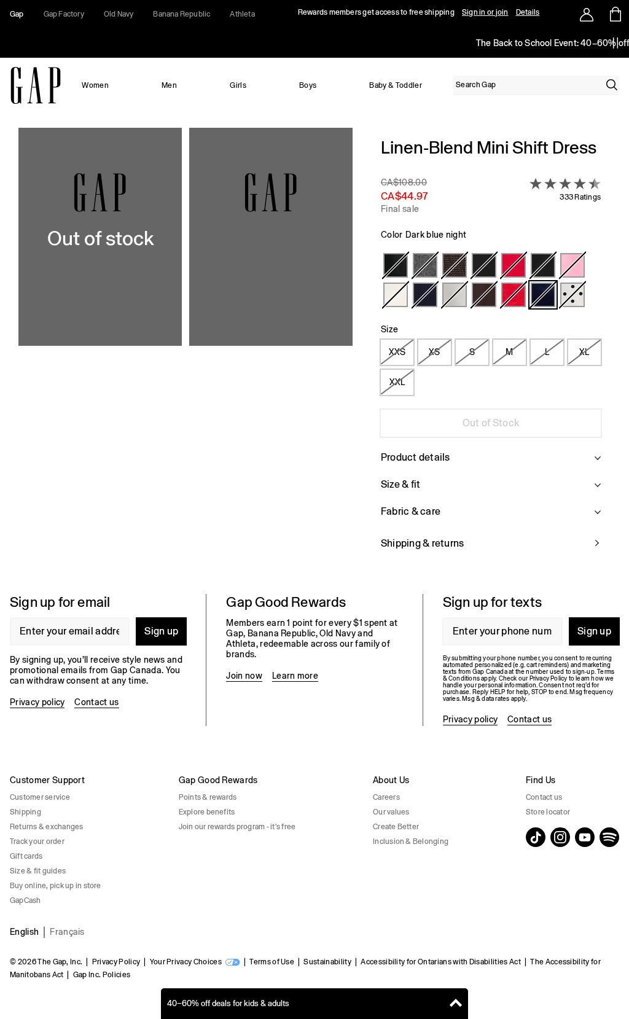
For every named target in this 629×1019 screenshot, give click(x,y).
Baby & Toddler (395, 85)
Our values (391, 812)
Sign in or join (485, 12)
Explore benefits (207, 812)
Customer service (40, 797)
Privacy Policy (116, 962)
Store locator (548, 812)
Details (528, 12)
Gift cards (26, 856)
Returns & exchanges (47, 826)
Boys (307, 85)
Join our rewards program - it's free (237, 826)
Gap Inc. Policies (101, 974)
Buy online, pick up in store (55, 885)
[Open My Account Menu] (586, 14)
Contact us (96, 702)
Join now (244, 676)
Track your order (37, 841)
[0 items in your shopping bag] (614, 14)
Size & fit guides (38, 871)
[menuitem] (95, 85)
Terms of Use (271, 962)
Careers (386, 797)
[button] (185, 351)
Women (95, 85)
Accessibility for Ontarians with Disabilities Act (441, 962)
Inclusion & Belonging (410, 841)
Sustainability (327, 962)
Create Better (396, 826)
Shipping (25, 812)
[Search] (611, 84)
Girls (238, 85)
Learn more (295, 676)
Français (67, 932)
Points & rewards (208, 797)
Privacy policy (37, 702)
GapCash (25, 900)
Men (169, 85)
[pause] (615, 43)
